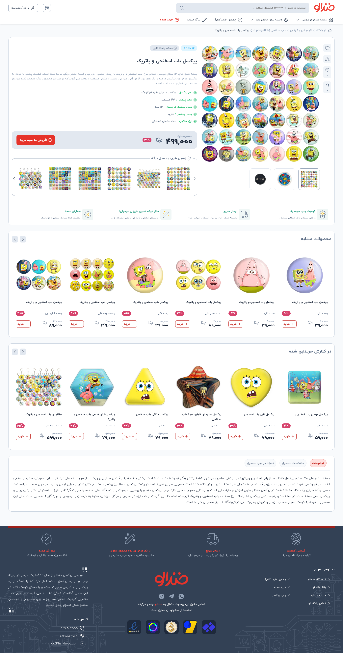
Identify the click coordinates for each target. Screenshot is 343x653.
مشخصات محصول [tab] (293, 463)
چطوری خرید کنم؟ (225, 20)
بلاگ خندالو (193, 20)
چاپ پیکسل (279, 595)
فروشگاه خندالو (317, 580)
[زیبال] (209, 627)
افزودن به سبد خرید (33, 140)
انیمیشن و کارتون (301, 30)
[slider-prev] (315, 103)
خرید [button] (286, 324)
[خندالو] (324, 7)
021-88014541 (69, 636)
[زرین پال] (190, 627)
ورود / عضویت (20, 8)
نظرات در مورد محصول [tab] (260, 463)
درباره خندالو (318, 595)
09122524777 (69, 628)
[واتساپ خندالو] (181, 596)
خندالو (158, 604)
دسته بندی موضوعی (314, 20)
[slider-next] (205, 103)
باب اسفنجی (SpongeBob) (269, 30)
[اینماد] (134, 627)
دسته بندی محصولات (269, 20)
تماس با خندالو (317, 603)
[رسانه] (171, 627)
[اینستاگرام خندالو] (162, 596)
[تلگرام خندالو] (171, 596)
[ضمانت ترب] (153, 627)
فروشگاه (321, 30)
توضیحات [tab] (318, 463)
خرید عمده (166, 20)
